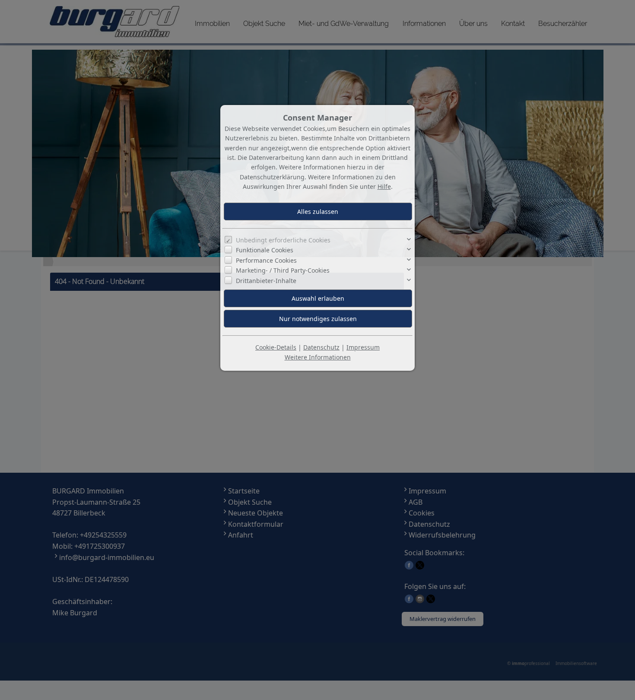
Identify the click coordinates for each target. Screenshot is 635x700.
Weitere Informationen (318, 357)
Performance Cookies (266, 260)
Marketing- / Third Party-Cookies (283, 270)
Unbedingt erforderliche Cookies (283, 240)
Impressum (363, 347)
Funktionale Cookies (264, 250)
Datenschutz (321, 347)
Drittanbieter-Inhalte (266, 281)
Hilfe (384, 186)
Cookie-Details (275, 347)
